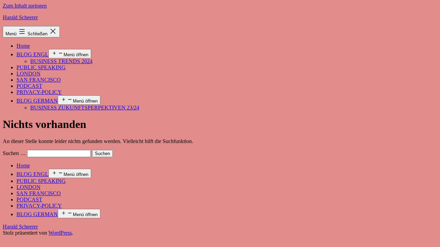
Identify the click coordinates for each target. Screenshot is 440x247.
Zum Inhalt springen (25, 6)
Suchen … (14, 153)
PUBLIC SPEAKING (41, 67)
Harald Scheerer (20, 17)
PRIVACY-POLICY (39, 92)
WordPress (60, 233)
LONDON (28, 74)
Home (23, 46)
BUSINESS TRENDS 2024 (61, 61)
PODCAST (29, 86)
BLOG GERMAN (37, 101)
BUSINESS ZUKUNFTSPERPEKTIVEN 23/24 (84, 107)
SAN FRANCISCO (38, 80)
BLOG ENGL (32, 54)
